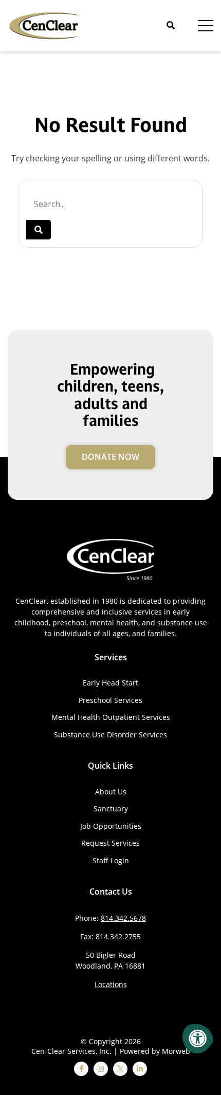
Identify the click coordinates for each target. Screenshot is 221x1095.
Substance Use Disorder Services (110, 734)
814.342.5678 (123, 918)
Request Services (110, 843)
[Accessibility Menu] (197, 1038)
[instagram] (101, 1069)
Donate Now (110, 456)
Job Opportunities (110, 826)
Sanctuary (111, 808)
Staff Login (111, 860)
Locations (111, 984)
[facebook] (81, 1069)
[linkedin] (140, 1069)
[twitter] (120, 1069)
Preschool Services (110, 700)
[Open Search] (171, 25)
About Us (110, 791)
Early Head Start (110, 683)
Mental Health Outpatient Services (110, 717)
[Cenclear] (46, 24)
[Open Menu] (205, 26)
